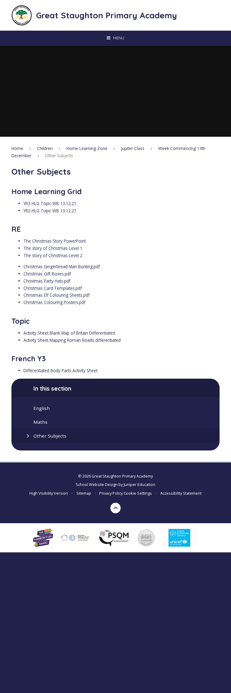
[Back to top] (115, 508)
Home (17, 148)
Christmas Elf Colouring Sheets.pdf (56, 295)
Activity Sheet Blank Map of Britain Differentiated (69, 333)
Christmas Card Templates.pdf (52, 288)
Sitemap (83, 493)
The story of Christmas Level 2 (52, 255)
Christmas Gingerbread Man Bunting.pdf (61, 266)
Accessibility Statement (181, 493)
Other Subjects (59, 155)
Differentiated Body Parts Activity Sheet (60, 370)
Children (45, 148)
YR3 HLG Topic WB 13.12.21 (49, 203)
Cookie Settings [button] (138, 493)
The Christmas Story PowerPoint (54, 241)
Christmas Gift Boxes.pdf (47, 273)
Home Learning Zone (86, 148)
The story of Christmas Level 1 (52, 248)
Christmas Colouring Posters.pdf (54, 302)
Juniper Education (139, 484)
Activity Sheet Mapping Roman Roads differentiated (72, 340)
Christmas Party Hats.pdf (46, 281)
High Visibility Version (48, 493)
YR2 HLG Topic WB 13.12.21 (49, 210)
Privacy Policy (111, 493)
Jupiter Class (132, 148)
